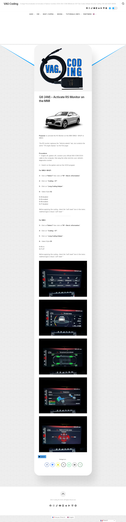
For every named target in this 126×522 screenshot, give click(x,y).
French (105, 520)
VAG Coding (11, 3)
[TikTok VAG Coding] (92, 8)
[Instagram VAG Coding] (89, 8)
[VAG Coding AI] (96, 8)
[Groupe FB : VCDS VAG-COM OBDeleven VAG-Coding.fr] (87, 8)
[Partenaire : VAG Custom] (104, 8)
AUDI (31, 14)
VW (38, 14)
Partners (87, 14)
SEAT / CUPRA (48, 14)
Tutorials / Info (73, 14)
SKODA (59, 14)
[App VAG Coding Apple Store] (99, 8)
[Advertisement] (63, 31)
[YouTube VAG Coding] (94, 8)
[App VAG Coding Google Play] (101, 8)
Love (43, 456)
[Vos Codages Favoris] (106, 8)
